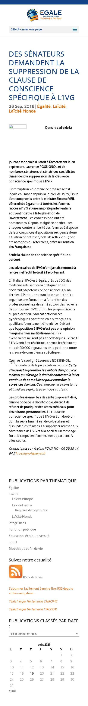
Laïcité (59, 106)
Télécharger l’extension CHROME (33, 601)
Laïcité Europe (22, 499)
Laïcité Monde (22, 111)
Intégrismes (17, 523)
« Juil (12, 691)
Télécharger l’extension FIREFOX (33, 609)
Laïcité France (22, 505)
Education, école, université (29, 536)
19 (32, 673)
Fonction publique (22, 529)
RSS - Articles (32, 577)
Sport (13, 542)
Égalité (43, 106)
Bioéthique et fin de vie (26, 549)
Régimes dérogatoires (31, 510)
